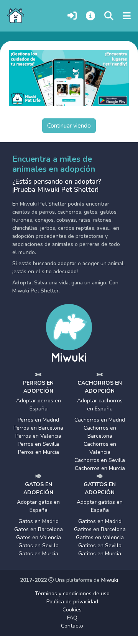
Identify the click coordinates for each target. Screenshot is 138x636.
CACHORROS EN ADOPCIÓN (99, 387)
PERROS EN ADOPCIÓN (38, 387)
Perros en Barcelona (38, 428)
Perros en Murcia (38, 452)
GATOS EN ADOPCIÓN (38, 488)
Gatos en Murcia (38, 553)
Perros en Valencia (38, 436)
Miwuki (109, 580)
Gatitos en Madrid (100, 521)
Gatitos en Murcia (99, 553)
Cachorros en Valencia (100, 448)
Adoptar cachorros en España (100, 404)
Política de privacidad (72, 601)
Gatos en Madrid (38, 521)
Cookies (72, 609)
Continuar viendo (69, 125)
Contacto (72, 625)
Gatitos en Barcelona (100, 529)
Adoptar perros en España (38, 404)
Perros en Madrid (38, 419)
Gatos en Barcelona (38, 529)
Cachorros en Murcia (100, 468)
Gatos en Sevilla (38, 545)
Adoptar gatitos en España (100, 506)
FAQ (72, 617)
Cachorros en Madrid (99, 419)
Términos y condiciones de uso (72, 593)
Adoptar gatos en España (38, 506)
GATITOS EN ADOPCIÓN (100, 488)
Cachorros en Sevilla (99, 460)
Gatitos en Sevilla (100, 545)
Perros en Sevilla (38, 444)
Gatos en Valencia (38, 537)
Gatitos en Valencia (100, 537)
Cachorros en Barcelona (100, 432)
